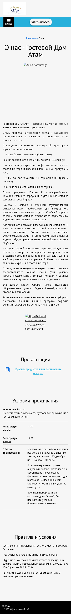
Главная (31, 38)
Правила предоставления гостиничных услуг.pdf (38, 371)
